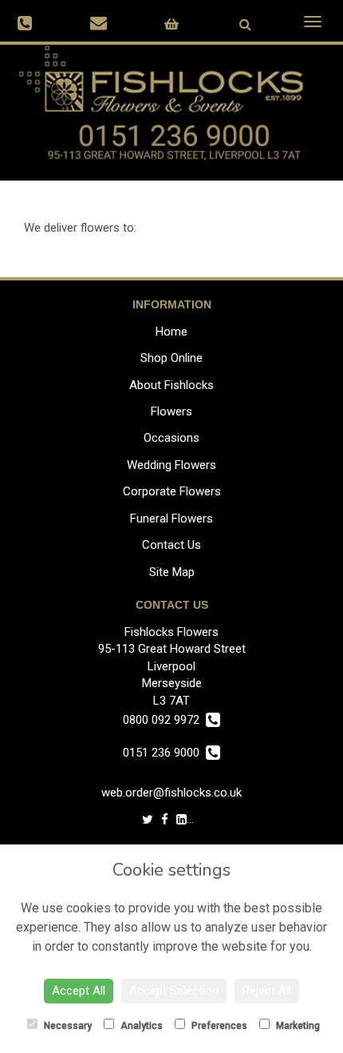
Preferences (218, 1025)
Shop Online (171, 358)
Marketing (297, 1025)
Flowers (171, 411)
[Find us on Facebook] (164, 820)
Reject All (266, 990)
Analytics (140, 1025)
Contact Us (171, 545)
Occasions (171, 438)
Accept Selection (174, 990)
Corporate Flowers (172, 491)
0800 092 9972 (164, 720)
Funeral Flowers (171, 518)
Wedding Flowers (171, 465)
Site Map (172, 572)
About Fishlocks (171, 385)
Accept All (78, 990)
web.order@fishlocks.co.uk (171, 792)
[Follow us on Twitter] (147, 820)
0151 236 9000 (164, 752)
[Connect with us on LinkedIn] (181, 820)
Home (171, 331)
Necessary (66, 1025)
